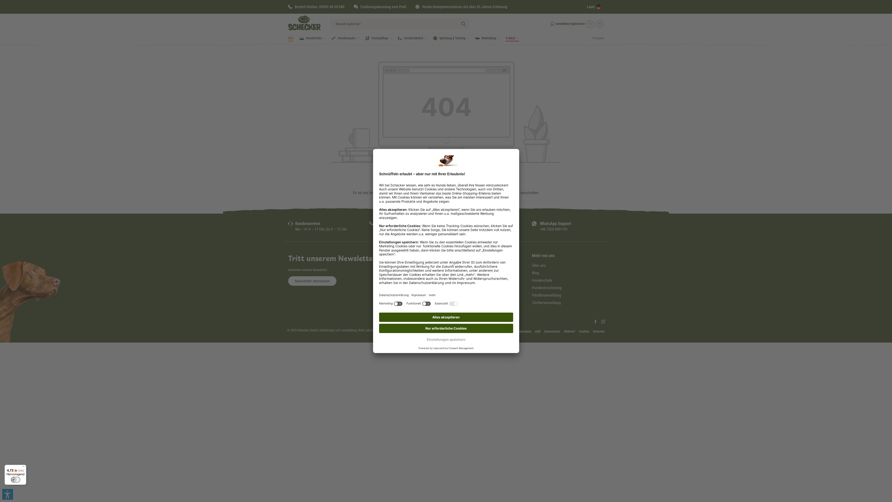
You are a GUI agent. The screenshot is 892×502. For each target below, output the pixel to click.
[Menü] (23, 467)
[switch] (15, 479)
